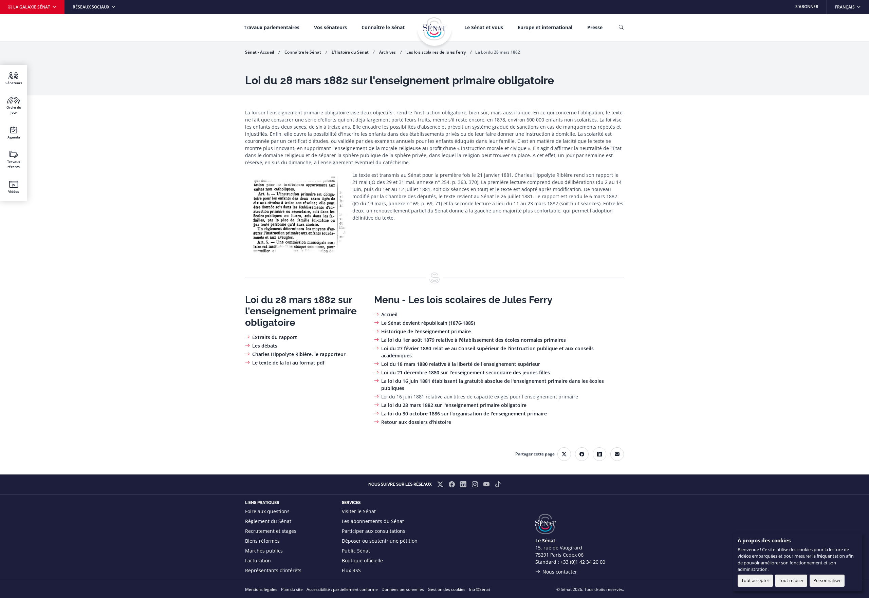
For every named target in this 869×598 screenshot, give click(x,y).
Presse (595, 27)
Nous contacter (559, 571)
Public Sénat (356, 550)
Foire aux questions (267, 511)
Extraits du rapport (274, 337)
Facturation (258, 560)
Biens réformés (262, 541)
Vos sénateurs (330, 27)
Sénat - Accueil (259, 52)
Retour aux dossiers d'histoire (416, 422)
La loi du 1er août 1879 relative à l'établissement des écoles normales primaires (473, 340)
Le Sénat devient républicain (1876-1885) (428, 323)
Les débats (264, 345)
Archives (387, 52)
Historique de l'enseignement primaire (426, 331)
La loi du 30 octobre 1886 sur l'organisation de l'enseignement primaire (464, 413)
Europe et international (545, 27)
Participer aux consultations (373, 531)
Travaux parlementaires (271, 27)
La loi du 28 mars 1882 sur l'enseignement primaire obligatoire (453, 405)
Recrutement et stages (270, 531)
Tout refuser (791, 580)
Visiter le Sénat (359, 511)
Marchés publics (264, 550)
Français (852, 6)
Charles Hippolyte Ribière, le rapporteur (299, 354)
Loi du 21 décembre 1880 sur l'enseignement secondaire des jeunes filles (465, 372)
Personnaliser (827, 580)
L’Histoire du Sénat (350, 52)
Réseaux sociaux (91, 7)
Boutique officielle (362, 560)
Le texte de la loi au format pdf (288, 362)
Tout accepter (755, 580)
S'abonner (806, 7)
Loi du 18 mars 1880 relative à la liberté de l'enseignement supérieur (460, 364)
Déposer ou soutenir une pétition (380, 541)
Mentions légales (261, 589)
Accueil (389, 314)
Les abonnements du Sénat (373, 521)
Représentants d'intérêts (273, 570)
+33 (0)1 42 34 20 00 (582, 562)
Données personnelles (403, 589)
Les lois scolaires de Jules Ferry (436, 52)
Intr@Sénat (479, 589)
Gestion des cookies (446, 589)
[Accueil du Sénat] (434, 28)
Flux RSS (351, 570)
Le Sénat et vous (483, 27)
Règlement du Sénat (268, 521)
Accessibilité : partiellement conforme (342, 589)
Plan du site (292, 589)
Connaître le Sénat (383, 27)
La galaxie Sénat (31, 7)
